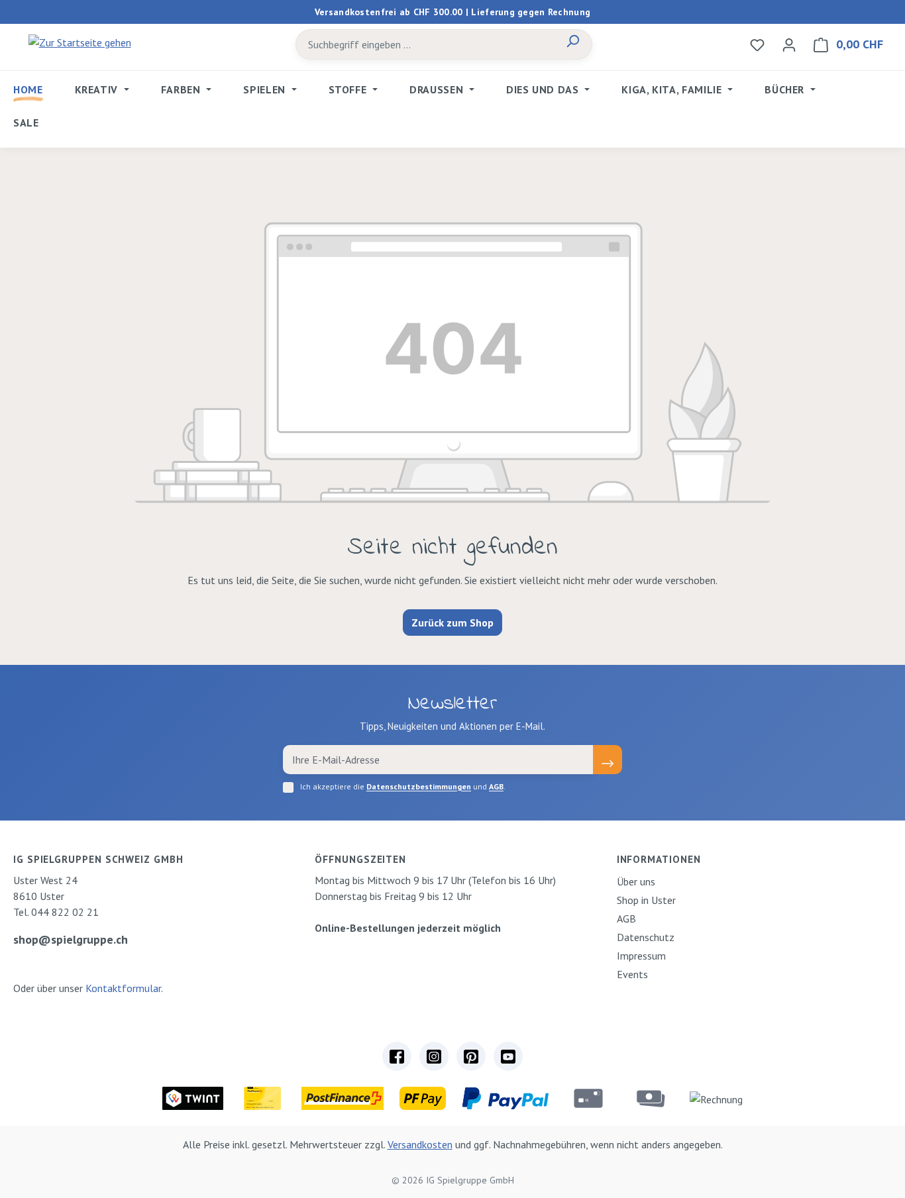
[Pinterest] (471, 1056)
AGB (496, 786)
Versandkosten (420, 1144)
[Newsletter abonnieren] (607, 759)
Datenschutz (645, 937)
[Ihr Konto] (789, 44)
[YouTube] (508, 1056)
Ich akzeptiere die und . (403, 786)
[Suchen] (572, 44)
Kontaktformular (123, 988)
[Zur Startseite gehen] (79, 41)
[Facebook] (396, 1056)
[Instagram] (434, 1056)
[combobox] (425, 44)
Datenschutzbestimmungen (418, 786)
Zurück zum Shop (452, 622)
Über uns (636, 881)
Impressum (641, 955)
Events (632, 974)
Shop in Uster (646, 900)
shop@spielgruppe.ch (70, 939)
